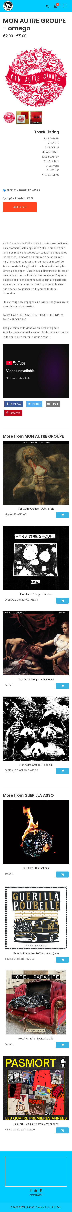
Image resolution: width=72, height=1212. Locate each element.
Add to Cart (19, 207)
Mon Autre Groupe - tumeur (36, 594)
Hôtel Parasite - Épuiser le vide (36, 1038)
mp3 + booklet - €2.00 (20, 198)
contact (36, 1195)
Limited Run (54, 1207)
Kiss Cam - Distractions (36, 868)
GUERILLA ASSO (39, 795)
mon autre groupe (44, 436)
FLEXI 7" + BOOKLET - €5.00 (23, 190)
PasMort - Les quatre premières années (36, 1123)
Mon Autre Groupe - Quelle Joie (36, 508)
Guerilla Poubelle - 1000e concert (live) (36, 953)
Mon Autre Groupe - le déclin (36, 764)
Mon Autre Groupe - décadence (36, 679)
